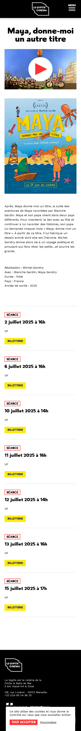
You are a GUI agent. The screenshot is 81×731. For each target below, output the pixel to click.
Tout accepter (23, 722)
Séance (12, 315)
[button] (72, 9)
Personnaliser (48, 722)
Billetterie (15, 341)
